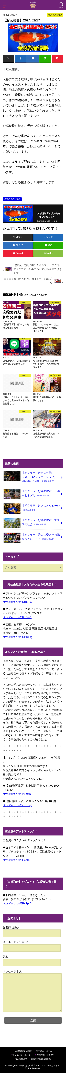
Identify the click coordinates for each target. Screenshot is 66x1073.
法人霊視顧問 (21, 1059)
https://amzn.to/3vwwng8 (17, 805)
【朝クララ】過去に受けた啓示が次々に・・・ (41, 536)
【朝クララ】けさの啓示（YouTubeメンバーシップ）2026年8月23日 (39, 477)
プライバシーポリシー (22, 1055)
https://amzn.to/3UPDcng (17, 636)
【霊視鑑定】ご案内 (23, 1051)
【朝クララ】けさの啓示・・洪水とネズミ (41, 493)
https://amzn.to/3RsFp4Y (17, 903)
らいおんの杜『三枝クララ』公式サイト (39, 1065)
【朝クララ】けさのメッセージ (41, 507)
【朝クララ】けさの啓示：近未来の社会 (41, 522)
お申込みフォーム (44, 1051)
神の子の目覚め (13, 199)
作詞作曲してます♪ (45, 1055)
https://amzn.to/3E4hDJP (17, 860)
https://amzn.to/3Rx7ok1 (17, 617)
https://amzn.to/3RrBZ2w (17, 601)
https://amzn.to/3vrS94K (17, 793)
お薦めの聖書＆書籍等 (41, 1059)
